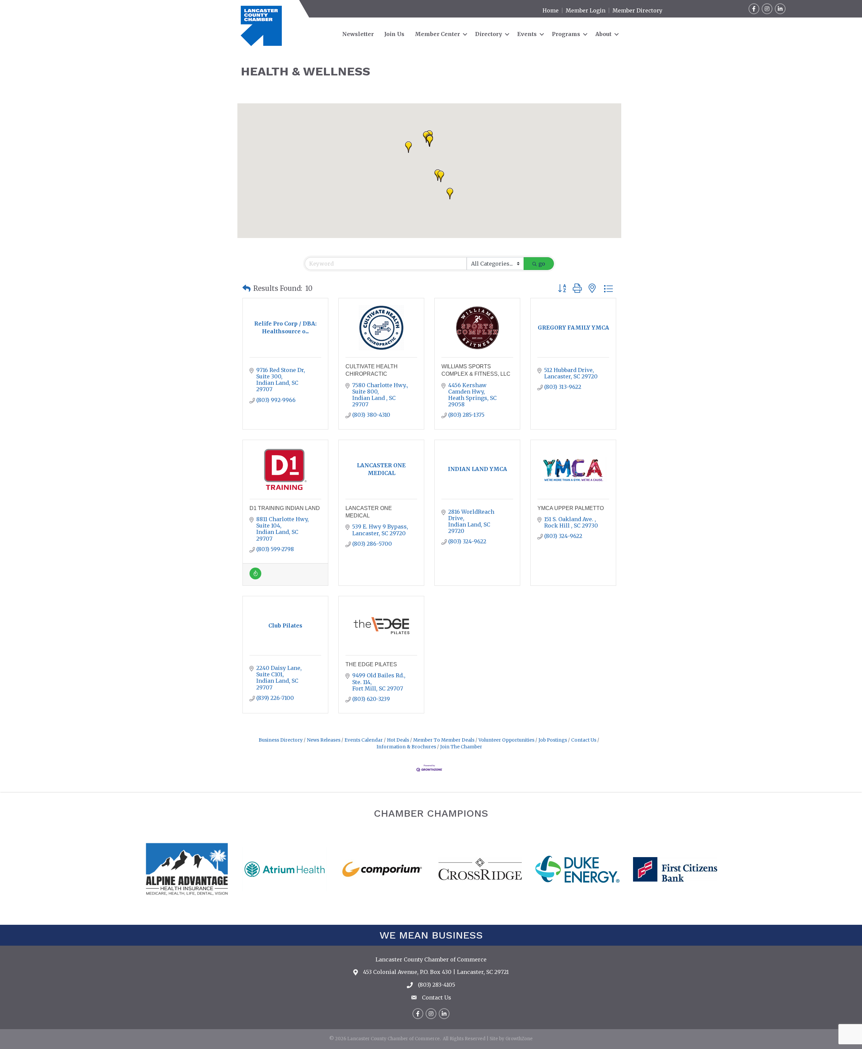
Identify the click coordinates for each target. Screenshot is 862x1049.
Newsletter (358, 34)
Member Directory (637, 10)
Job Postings (552, 740)
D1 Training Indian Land (285, 508)
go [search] (541, 263)
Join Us (394, 34)
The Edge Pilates (371, 664)
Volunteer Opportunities (506, 740)
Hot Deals (398, 740)
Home (550, 10)
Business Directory (281, 740)
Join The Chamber (461, 747)
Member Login (585, 10)
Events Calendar (363, 740)
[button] (440, 176)
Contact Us (583, 740)
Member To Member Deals (443, 740)
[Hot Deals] (255, 577)
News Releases (323, 740)
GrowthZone (519, 1039)
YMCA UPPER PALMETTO (570, 508)
